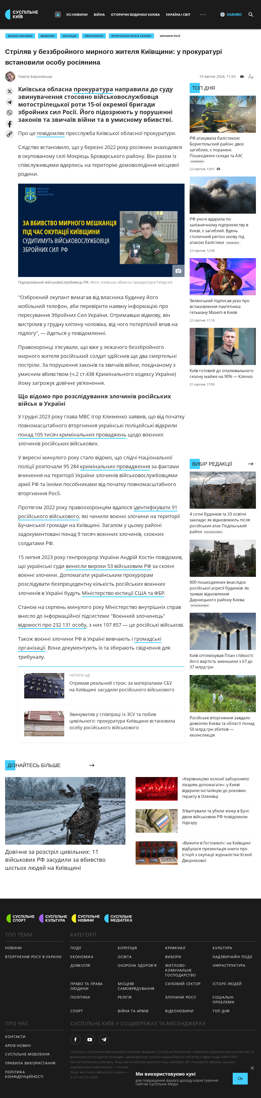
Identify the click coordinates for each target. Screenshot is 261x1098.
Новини (13, 947)
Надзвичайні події (232, 956)
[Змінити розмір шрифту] (250, 76)
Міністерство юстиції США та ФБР (123, 593)
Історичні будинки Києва (135, 14)
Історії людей (227, 983)
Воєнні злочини (20, 36)
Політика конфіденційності (24, 1074)
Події (75, 947)
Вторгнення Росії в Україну (131, 36)
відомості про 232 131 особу (52, 624)
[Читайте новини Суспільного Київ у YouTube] (90, 1039)
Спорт (76, 1010)
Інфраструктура (229, 965)
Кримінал (175, 947)
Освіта (125, 956)
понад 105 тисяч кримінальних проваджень (72, 434)
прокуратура (93, 89)
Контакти (15, 1036)
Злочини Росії (170, 36)
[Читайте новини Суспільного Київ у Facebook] (75, 1039)
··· (203, 14)
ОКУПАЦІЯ (69, 36)
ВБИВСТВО (48, 36)
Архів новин (18, 1045)
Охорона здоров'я (137, 965)
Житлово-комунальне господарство (180, 970)
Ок (240, 1078)
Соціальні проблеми (223, 999)
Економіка (81, 956)
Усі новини (77, 14)
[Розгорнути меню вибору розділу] (58, 14)
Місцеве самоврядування (136, 986)
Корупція (127, 947)
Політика (80, 997)
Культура (222, 947)
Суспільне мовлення (27, 1054)
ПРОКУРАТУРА (94, 36)
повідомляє (51, 133)
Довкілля (80, 965)
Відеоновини (179, 1010)
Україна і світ (178, 14)
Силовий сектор (183, 983)
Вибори (173, 956)
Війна (99, 14)
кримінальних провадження (115, 466)
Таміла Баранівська (35, 76)
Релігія (125, 997)
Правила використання (30, 1063)
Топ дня (221, 1010)
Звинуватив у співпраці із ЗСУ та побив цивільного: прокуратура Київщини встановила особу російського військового (122, 720)
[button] (9, 91)
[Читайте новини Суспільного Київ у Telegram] (104, 1039)
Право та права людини (86, 986)
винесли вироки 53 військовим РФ (108, 566)
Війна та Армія (133, 1010)
